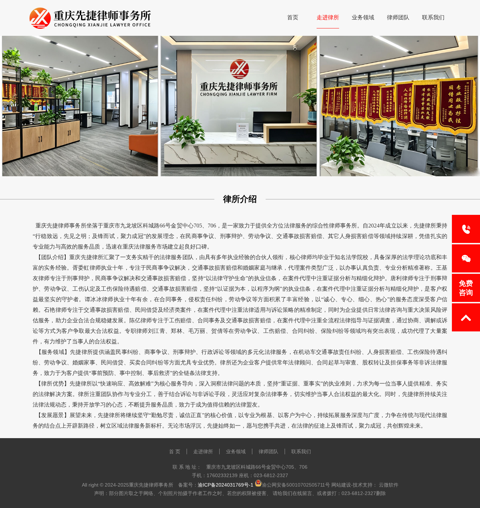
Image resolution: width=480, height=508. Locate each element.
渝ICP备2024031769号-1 (225, 485)
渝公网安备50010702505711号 (296, 485)
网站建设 (341, 485)
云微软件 (388, 485)
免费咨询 (466, 287)
